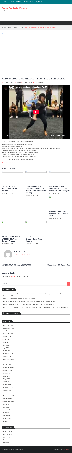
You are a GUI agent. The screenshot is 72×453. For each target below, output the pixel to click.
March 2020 (7, 384)
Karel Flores (28, 83)
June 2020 (6, 376)
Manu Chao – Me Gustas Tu (58, 265)
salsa (13, 163)
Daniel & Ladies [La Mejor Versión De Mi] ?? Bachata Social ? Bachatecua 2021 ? (37, 2)
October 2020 (7, 365)
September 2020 (8, 367)
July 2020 (6, 373)
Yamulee (6, 442)
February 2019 (8, 421)
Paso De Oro (7, 437)
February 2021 (8, 353)
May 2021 (6, 345)
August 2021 (7, 336)
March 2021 (7, 351)
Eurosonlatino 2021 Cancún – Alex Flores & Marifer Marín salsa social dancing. (35, 190)
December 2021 (8, 325)
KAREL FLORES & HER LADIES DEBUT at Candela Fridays (11, 239)
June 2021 (6, 342)
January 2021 (7, 356)
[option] (27, 2)
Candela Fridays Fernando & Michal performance (9, 189)
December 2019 (8, 393)
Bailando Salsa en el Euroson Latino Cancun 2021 (58, 214)
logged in (13, 276)
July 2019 (6, 407)
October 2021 (7, 331)
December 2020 (8, 359)
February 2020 (8, 387)
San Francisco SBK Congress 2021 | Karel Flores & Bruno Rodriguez (59, 189)
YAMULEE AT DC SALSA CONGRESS (17, 265)
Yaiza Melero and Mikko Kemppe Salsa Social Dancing (35, 239)
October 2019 (7, 398)
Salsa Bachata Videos (14, 8)
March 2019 (7, 418)
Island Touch (7, 431)
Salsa (5, 440)
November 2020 (8, 362)
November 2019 (8, 396)
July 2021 (6, 339)
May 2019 (6, 413)
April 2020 (6, 382)
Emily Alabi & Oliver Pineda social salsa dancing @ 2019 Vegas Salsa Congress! (29, 301)
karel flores (8, 163)
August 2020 (7, 370)
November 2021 (8, 328)
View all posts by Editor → (23, 255)
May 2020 (6, 379)
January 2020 (7, 390)
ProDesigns (66, 449)
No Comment (39, 83)
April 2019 (6, 415)
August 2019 (7, 404)
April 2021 (6, 348)
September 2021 (8, 334)
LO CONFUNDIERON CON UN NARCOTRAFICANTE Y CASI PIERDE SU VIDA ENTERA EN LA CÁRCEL (35, 307)
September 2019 (8, 401)
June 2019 (6, 410)
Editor (18, 83)
